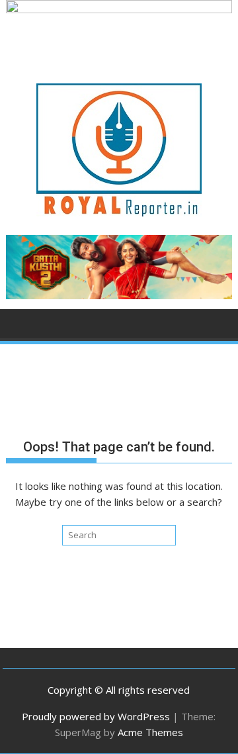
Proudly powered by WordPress (96, 716)
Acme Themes (150, 732)
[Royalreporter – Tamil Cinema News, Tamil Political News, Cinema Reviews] (119, 9)
